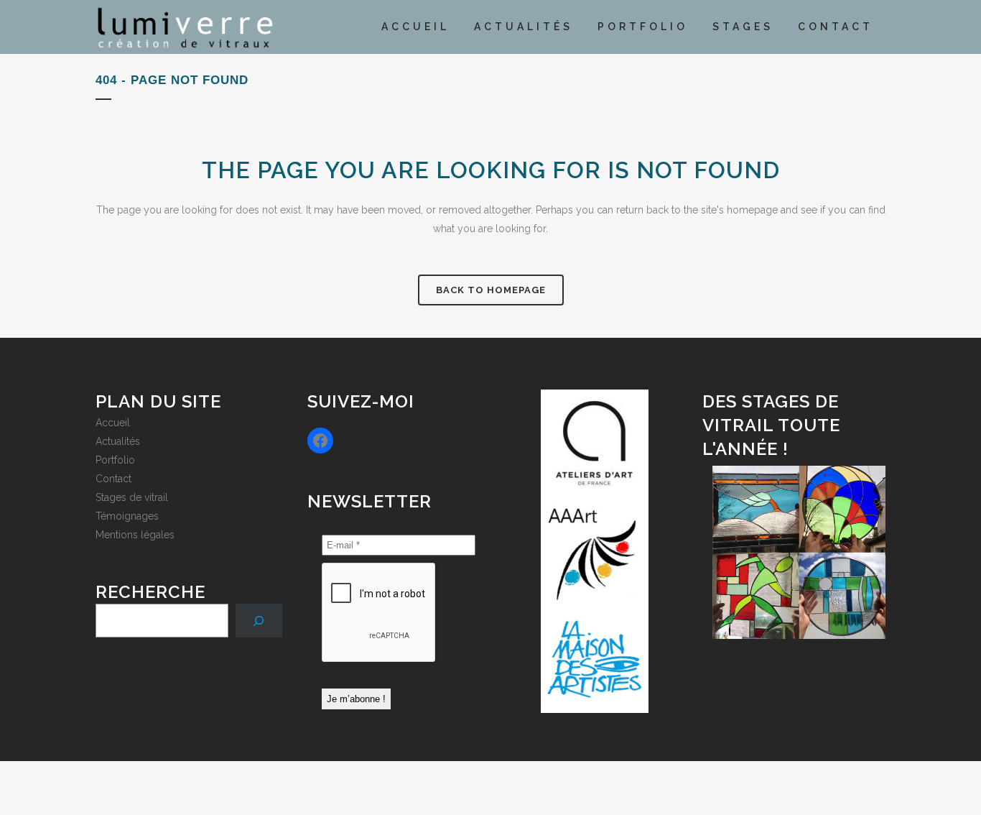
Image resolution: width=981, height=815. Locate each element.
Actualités (118, 441)
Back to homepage (491, 290)
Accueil (113, 422)
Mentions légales (135, 534)
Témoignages (127, 516)
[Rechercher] (259, 620)
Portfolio (115, 460)
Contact (113, 478)
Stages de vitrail (132, 497)
